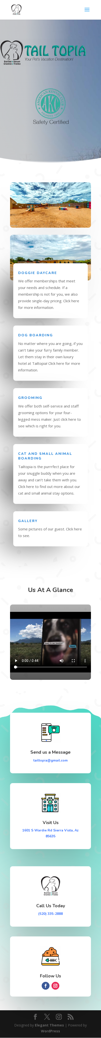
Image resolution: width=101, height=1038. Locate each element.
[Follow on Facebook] (46, 986)
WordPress (50, 1031)
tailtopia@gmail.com (50, 760)
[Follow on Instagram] (55, 986)
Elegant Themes (49, 1025)
